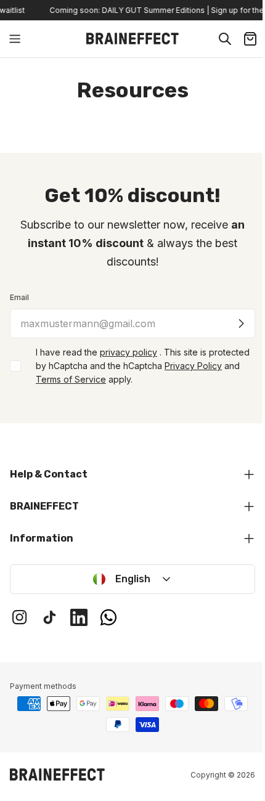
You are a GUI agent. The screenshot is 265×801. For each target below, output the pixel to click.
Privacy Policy (193, 365)
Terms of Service (71, 379)
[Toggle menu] (14, 38)
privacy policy (128, 352)
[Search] (225, 38)
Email (19, 297)
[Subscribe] (241, 323)
